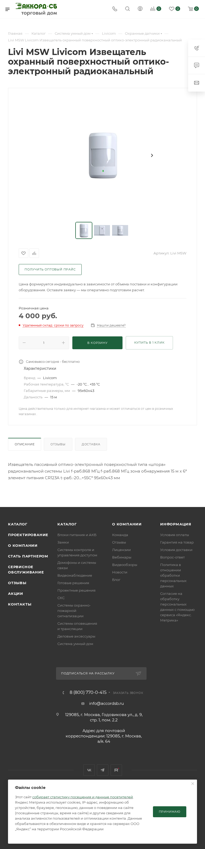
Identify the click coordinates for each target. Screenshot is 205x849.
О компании (23, 545)
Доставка (91, 444)
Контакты (19, 604)
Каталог (17, 524)
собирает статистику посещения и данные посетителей (82, 797)
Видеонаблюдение (74, 575)
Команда (120, 535)
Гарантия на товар (177, 542)
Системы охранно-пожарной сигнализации (74, 610)
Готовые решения (73, 583)
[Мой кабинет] (140, 9)
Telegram (102, 770)
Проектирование (28, 535)
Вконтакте (89, 770)
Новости (119, 572)
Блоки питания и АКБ (76, 535)
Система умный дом (75, 644)
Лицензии (121, 550)
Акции (15, 593)
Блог (116, 579)
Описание (24, 444)
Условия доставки (176, 550)
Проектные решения (76, 590)
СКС (61, 598)
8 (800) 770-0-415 (88, 692)
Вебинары (121, 557)
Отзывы (58, 444)
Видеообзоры (124, 565)
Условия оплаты (174, 535)
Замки (63, 542)
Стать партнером (28, 556)
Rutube (116, 770)
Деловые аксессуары (76, 636)
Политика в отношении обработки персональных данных (173, 575)
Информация (175, 524)
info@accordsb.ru (106, 703)
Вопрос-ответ (172, 557)
